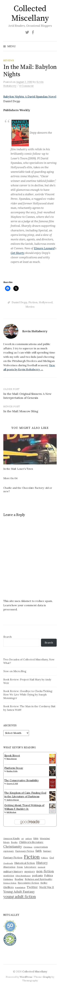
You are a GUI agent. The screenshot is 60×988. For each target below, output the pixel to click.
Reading (19, 879)
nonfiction (8, 875)
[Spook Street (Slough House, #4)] (52, 758)
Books (14, 842)
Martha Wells (12, 771)
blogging (45, 838)
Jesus (20, 866)
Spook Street (12, 755)
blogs (6, 842)
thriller (43, 882)
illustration (9, 866)
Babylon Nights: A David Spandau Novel (29, 96)
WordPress (26, 976)
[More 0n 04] (31, 479)
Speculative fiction (28, 882)
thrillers (8, 887)
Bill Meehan (11, 812)
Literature (30, 866)
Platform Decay (13, 768)
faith (39, 851)
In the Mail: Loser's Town (18, 468)
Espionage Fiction (24, 851)
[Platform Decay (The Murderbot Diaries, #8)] (52, 771)
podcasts (37, 875)
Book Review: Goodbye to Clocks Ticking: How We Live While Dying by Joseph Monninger (28, 695)
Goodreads (8, 863)
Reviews (8, 60)
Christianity (12, 846)
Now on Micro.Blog (14, 671)
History (42, 863)
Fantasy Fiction (12, 857)
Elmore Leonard (44, 248)
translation (20, 887)
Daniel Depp (19, 302)
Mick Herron (12, 759)
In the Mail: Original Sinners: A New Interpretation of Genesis (27, 396)
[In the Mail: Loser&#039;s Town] (30, 449)
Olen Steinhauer (23, 875)
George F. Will (12, 783)
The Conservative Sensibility (21, 780)
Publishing (8, 879)
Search (7, 636)
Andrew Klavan (13, 800)
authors (28, 838)
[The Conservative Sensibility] (52, 783)
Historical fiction (24, 863)
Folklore (44, 858)
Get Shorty (17, 253)
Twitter (32, 887)
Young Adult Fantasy (19, 892)
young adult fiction (19, 896)
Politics (48, 875)
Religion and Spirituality (38, 879)
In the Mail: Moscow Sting (20, 411)
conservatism (41, 847)
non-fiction (45, 871)
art (22, 838)
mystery (29, 871)
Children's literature (31, 842)
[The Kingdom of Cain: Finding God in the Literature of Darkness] (52, 795)
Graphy (47, 976)
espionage (8, 851)
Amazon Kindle (11, 838)
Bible (35, 838)
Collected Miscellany (30, 13)
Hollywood (45, 302)
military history (13, 871)
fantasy (47, 851)
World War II (46, 887)
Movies (30, 306)
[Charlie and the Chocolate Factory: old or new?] (31, 490)
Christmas (27, 847)
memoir (41, 867)
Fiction (33, 302)
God (52, 857)
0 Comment (26, 85)
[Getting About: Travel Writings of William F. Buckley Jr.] (52, 808)
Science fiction (9, 883)
